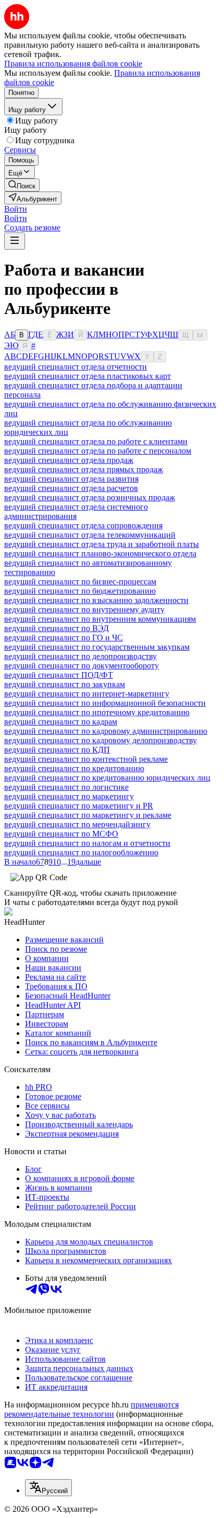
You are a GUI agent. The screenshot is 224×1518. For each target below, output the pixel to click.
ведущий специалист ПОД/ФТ (58, 675)
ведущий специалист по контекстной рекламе (86, 759)
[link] (22, 185)
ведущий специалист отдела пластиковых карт (87, 376)
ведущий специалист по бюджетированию (80, 590)
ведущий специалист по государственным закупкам (97, 646)
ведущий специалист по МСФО (61, 833)
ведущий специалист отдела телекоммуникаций (90, 534)
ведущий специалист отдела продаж (68, 460)
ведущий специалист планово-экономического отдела (100, 553)
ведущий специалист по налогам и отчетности (87, 843)
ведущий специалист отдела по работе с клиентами (96, 441)
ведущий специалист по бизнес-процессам (80, 581)
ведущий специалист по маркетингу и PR (78, 805)
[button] (15, 208)
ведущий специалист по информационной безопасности (105, 703)
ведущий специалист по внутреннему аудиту (84, 609)
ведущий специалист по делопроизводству (80, 656)
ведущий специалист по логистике (66, 787)
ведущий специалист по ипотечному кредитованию (97, 712)
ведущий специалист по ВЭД (56, 628)
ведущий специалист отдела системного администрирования (76, 511)
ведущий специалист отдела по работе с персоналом (97, 450)
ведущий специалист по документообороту (81, 665)
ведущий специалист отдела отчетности (75, 366)
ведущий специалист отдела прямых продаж (83, 469)
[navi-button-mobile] (14, 241)
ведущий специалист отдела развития (71, 478)
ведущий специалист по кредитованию (74, 768)
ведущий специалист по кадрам (60, 721)
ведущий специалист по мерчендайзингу (77, 824)
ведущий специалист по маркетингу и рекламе (87, 815)
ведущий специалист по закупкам (64, 684)
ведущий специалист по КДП (57, 749)
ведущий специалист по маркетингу (69, 796)
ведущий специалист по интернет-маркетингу (86, 693)
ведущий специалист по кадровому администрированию (105, 731)
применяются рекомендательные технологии (91, 1409)
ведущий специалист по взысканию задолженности (96, 600)
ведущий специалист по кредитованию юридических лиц (107, 777)
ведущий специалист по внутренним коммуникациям (100, 618)
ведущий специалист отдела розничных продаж (89, 497)
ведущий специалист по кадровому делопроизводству (100, 740)
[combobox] (48, 1487)
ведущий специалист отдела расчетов (71, 488)
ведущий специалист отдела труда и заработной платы (101, 544)
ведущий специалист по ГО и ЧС (63, 637)
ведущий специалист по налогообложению (81, 852)
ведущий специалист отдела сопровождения (83, 525)
